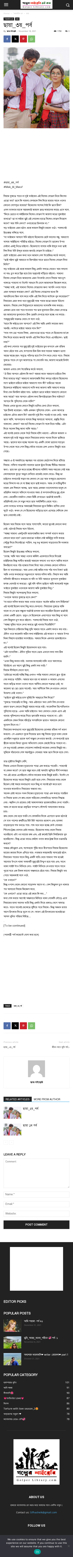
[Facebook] (7, 38)
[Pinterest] (23, 38)
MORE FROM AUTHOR (47, 1099)
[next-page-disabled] (11, 1142)
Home (7, 13)
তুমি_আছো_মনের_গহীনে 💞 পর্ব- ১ (41, 1337)
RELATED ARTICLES (18, 1099)
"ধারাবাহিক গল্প (18, 13)
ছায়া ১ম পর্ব (30, 1125)
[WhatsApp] (31, 38)
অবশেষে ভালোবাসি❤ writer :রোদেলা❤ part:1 (46, 1354)
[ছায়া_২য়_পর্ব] (12, 1113)
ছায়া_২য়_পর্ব (9, 1047)
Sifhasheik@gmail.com (43, 1512)
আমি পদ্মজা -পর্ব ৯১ (33, 1321)
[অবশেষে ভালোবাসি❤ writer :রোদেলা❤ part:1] (12, 1359)
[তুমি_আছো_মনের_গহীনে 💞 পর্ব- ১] (12, 1342)
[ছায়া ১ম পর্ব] (12, 1129)
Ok (37, 1551)
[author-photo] (36, 1077)
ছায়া (27, 13)
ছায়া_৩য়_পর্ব (18, 1005)
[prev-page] (6, 1142)
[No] (68, 1546)
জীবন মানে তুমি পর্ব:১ (60, 1047)
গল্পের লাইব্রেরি (11, 31)
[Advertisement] (36, 154)
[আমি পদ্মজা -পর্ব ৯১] (12, 1326)
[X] (15, 38)
